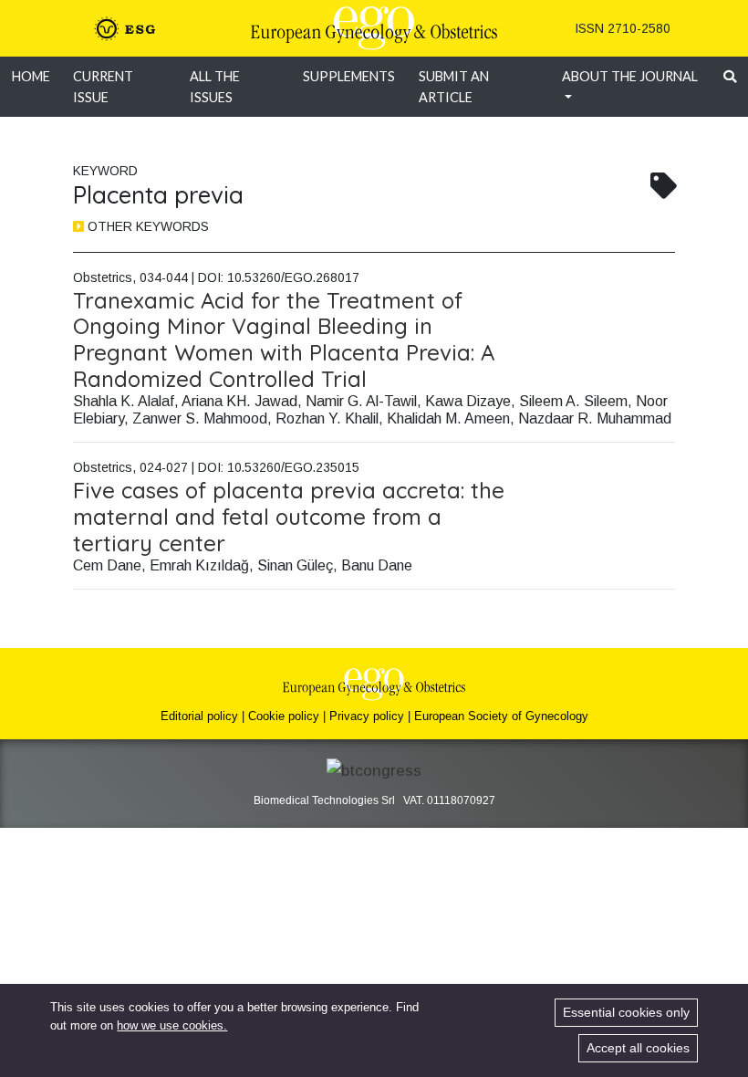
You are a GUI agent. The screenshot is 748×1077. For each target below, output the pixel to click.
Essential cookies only (626, 1012)
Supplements (349, 76)
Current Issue (103, 86)
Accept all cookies (638, 1047)
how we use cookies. (172, 1025)
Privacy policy (366, 716)
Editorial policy (199, 716)
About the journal (630, 76)
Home (31, 76)
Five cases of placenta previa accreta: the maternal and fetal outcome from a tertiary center (288, 516)
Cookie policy (283, 716)
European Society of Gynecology (501, 716)
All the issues (215, 86)
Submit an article (454, 86)
